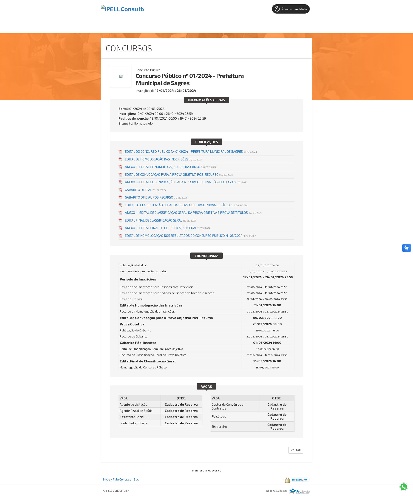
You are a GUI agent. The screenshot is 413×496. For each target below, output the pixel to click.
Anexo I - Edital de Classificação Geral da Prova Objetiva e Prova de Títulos (193, 212)
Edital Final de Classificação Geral (160, 220)
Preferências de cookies (206, 470)
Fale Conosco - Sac (126, 479)
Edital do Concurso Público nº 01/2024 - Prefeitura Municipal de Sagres (191, 151)
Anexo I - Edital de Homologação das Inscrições (170, 167)
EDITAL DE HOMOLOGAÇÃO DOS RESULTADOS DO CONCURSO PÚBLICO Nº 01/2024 (190, 235)
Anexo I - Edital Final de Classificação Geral (167, 228)
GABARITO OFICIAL (145, 190)
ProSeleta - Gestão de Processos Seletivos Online (299, 491)
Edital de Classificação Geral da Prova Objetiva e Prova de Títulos (186, 205)
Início (106, 479)
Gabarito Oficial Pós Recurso (156, 197)
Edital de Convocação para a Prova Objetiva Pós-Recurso (179, 174)
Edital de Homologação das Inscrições (163, 159)
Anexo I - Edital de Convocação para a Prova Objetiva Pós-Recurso (186, 182)
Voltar (296, 449)
